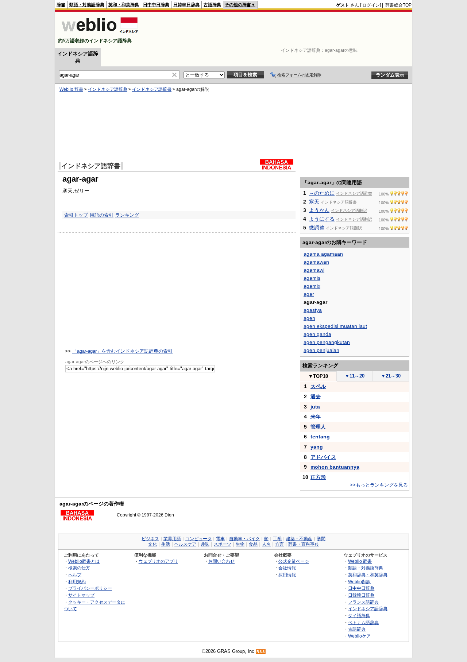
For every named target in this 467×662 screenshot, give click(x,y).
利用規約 (77, 581)
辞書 (61, 5)
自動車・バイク (244, 539)
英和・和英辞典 (123, 5)
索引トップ (76, 215)
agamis (312, 278)
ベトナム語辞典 (363, 622)
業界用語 (172, 539)
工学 (277, 539)
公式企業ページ (293, 561)
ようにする (322, 219)
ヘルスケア (185, 544)
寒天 (67, 191)
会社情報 (287, 567)
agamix (312, 286)
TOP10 (318, 376)
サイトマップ (81, 595)
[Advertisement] (279, 29)
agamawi (314, 270)
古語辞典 (212, 5)
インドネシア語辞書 (151, 89)
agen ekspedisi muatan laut (335, 326)
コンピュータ (198, 539)
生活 (165, 544)
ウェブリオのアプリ (158, 561)
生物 (240, 544)
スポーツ (222, 544)
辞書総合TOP (398, 5)
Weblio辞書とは (84, 561)
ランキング (127, 215)
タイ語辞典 (359, 615)
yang (316, 447)
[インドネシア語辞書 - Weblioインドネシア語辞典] (99, 34)
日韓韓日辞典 (186, 5)
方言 (279, 544)
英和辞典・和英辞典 (367, 574)
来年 (315, 416)
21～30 (391, 376)
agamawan (316, 262)
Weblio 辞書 (71, 89)
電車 (220, 539)
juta (315, 407)
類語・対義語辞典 (86, 5)
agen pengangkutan (327, 342)
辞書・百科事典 (303, 544)
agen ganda (317, 334)
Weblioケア (359, 636)
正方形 (318, 477)
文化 (152, 544)
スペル (318, 386)
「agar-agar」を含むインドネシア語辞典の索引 (122, 351)
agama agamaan (323, 254)
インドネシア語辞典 (107, 89)
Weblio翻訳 (359, 581)
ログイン (371, 5)
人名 (266, 544)
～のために (322, 193)
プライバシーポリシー (90, 588)
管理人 (318, 427)
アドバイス (323, 457)
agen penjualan (321, 350)
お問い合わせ (221, 561)
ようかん (319, 210)
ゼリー (81, 191)
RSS (260, 652)
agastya (313, 310)
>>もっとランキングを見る (379, 485)
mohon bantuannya (334, 467)
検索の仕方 (79, 567)
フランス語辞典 (363, 602)
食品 (253, 544)
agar (309, 294)
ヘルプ (74, 574)
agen (309, 318)
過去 (315, 396)
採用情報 (287, 574)
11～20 (354, 376)
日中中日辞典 (156, 5)
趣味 (205, 544)
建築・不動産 (299, 539)
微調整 (316, 228)
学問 (321, 539)
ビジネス (150, 539)
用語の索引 (101, 215)
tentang (320, 437)
